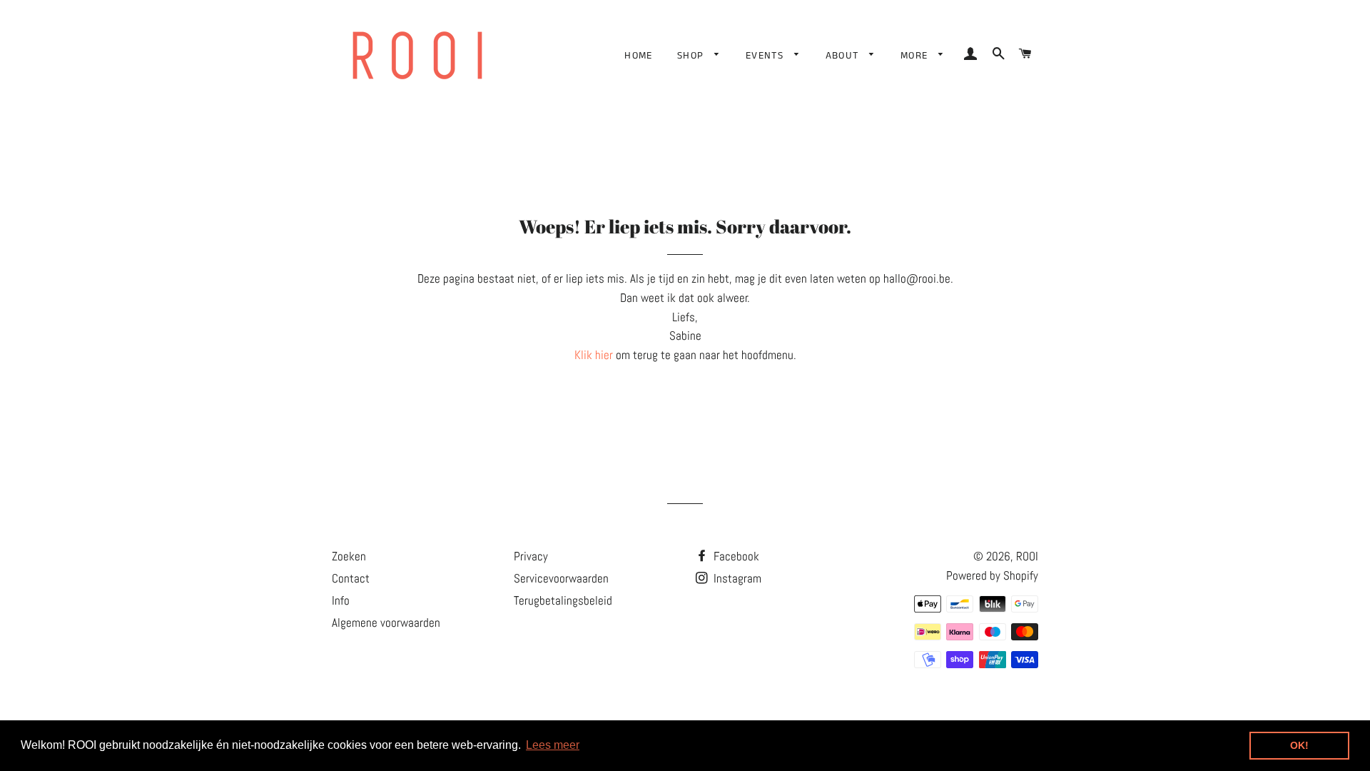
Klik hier (593, 355)
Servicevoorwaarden (561, 578)
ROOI (1027, 556)
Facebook (735, 556)
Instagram (736, 578)
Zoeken (349, 556)
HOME (638, 56)
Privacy (531, 556)
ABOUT (844, 56)
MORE (916, 56)
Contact (351, 578)
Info (341, 600)
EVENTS (767, 56)
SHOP (692, 56)
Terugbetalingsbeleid (563, 600)
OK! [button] (1299, 745)
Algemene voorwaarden (386, 622)
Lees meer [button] (552, 745)
